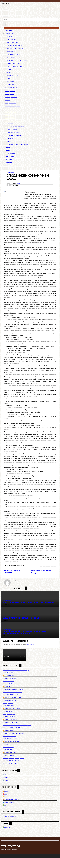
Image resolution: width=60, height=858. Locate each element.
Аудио (8, 148)
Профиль (9, 162)
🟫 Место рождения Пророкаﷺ (11, 799)
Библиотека (10, 156)
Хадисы (7, 100)
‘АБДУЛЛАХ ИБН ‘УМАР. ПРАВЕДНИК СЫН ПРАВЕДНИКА (30, 602)
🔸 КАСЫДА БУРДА (9, 123)
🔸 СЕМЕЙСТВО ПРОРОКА (11, 75)
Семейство (8, 72)
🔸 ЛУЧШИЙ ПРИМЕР (10, 69)
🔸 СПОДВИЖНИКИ (9, 94)
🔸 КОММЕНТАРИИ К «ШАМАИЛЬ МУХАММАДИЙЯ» (17, 144)
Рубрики (9, 30)
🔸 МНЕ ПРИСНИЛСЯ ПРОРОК (12, 42)
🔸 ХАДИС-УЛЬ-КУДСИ (10, 112)
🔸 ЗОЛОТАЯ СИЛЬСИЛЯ (11, 129)
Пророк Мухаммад (22, 6)
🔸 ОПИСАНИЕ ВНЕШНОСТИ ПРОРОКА (14, 48)
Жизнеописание (9, 33)
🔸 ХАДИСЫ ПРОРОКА (10, 103)
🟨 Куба (5, 796)
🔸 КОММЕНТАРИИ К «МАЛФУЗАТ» (13, 135)
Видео (8, 150)
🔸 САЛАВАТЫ (8, 141)
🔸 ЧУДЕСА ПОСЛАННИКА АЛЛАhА (13, 45)
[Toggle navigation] (5, 16)
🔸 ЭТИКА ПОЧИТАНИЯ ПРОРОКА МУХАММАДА (16, 60)
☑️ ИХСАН (5, 780)
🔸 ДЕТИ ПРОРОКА (9, 81)
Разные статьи (9, 115)
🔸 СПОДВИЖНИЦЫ (10, 91)
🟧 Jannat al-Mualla (8, 791)
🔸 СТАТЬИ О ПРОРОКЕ (10, 39)
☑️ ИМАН (5, 777)
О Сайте (9, 159)
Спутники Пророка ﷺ (11, 87)
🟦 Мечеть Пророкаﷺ (8, 802)
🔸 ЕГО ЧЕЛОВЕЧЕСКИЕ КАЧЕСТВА (13, 66)
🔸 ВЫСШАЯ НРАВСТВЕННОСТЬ (12, 63)
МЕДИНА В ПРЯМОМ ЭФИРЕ (10, 763)
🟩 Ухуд (5, 805)
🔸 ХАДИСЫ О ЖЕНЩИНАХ (11, 109)
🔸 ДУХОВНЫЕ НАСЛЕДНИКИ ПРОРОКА (14, 126)
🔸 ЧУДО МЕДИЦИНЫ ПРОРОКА (12, 54)
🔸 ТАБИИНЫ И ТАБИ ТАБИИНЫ (12, 132)
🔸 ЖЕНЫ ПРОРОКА (10, 78)
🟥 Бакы (5, 794)
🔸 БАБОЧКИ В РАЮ (10, 138)
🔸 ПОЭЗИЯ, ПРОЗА (10, 117)
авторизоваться (30, 644)
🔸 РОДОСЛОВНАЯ (9, 36)
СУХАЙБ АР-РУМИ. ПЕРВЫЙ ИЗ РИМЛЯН (22, 618)
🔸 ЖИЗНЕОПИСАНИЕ (10, 51)
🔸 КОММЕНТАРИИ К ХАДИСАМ (12, 106)
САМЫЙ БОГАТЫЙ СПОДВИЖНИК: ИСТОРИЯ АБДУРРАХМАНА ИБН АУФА (24, 632)
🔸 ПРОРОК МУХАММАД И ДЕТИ (12, 57)
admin (18, 183)
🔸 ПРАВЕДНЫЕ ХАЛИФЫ (11, 97)
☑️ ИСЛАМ (5, 774)
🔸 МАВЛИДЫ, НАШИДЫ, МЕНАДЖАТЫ (14, 120)
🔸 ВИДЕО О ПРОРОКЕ (10, 153)
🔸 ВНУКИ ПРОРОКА (10, 84)
